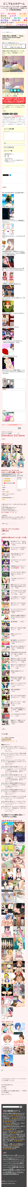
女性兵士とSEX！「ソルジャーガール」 (13, 313)
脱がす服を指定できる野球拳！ (11, 1147)
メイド (4, 1167)
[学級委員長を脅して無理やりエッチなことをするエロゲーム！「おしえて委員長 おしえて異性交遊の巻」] (8, 239)
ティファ (8, 1161)
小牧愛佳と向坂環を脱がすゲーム (11, 283)
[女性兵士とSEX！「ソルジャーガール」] (8, 301)
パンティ (5, 1165)
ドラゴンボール (13, 1161)
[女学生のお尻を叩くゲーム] (8, 344)
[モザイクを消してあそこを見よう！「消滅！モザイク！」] (8, 285)
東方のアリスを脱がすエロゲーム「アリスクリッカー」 (18, 666)
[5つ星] (18, 45)
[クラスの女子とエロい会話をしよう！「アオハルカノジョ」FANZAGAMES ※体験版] (6, 592)
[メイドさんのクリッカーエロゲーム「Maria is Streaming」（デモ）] (8, 329)
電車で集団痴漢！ (16, 689)
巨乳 (11, 1169)
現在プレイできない (16, 1172)
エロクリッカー (7, 22)
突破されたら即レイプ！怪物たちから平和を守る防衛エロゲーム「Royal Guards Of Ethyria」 (14, 1136)
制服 (16, 1167)
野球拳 (15, 113)
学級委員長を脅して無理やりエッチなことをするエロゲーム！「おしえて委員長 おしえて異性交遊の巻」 (14, 253)
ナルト (18, 1160)
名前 (5, 143)
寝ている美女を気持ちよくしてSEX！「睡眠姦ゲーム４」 (18, 709)
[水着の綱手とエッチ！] (8, 195)
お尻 (15, 1155)
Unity (11, 113)
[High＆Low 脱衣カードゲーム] (8, 315)
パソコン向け (18, 1163)
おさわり (11, 1155)
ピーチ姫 (10, 1165)
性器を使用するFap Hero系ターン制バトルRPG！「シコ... (18, 654)
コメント (7, 131)
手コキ (23, 1170)
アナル (16, 1157)
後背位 (18, 1170)
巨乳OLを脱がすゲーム (17, 671)
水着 (6, 1172)
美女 (25, 20)
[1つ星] (11, 45)
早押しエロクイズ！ (16, 634)
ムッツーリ (22, 1165)
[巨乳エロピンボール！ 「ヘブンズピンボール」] (8, 224)
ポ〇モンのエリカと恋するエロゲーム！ (14, 1119)
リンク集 (3, 1088)
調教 (6, 1174)
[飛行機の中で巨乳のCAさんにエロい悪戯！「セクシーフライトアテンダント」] (8, 256)
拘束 (4, 1172)
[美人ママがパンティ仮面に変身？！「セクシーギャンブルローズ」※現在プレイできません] (8, 358)
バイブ (22, 1161)
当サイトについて (6, 1094)
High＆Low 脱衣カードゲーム (10, 327)
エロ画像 (9, 1159)
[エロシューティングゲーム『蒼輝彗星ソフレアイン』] (8, 208)
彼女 (15, 1169)
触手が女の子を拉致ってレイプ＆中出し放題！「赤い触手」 (18, 679)
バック (4, 1163)
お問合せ (3, 1087)
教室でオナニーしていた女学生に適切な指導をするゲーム (18, 586)
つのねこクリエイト (9, 1157)
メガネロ (9, 1167)
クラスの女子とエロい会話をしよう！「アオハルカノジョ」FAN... (18, 592)
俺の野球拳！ (14, 621)
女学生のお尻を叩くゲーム (9, 356)
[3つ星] (15, 45)
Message (19, 477)
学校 (4, 1170)
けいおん (19, 1155)
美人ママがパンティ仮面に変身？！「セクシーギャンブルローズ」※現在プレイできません (13, 371)
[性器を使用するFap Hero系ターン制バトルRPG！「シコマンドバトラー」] (6, 654)
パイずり (9, 1163)
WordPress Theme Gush (8, 1183)
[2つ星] (13, 45)
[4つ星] (17, 45)
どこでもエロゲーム (14, 3)
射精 (7, 1170)
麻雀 (18, 1174)
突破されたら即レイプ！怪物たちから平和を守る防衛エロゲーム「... (18, 660)
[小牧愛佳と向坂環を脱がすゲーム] (8, 272)
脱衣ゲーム (5, 113)
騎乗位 (15, 1174)
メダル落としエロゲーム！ (18, 578)
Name (18, 473)
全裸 (13, 1167)
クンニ (21, 1159)
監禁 (4, 1174)
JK (8, 1155)
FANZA (5, 1155)
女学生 (21, 1167)
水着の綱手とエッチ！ (8, 206)
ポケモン (14, 1165)
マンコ (18, 1165)
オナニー (15, 1159)
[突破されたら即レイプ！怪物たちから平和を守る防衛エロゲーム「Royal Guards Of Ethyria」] (6, 660)
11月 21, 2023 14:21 (9, 158)
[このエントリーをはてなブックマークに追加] (10, 175)
